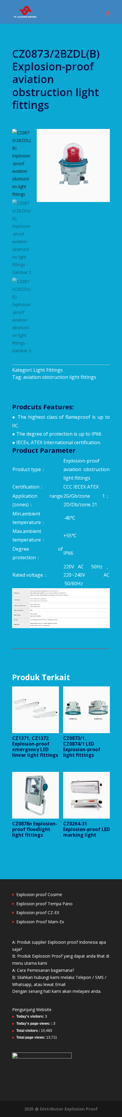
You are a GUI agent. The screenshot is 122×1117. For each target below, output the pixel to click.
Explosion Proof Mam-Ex (40, 921)
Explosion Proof (81, 1109)
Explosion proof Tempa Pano (44, 903)
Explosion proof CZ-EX (37, 912)
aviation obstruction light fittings (59, 377)
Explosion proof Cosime (39, 894)
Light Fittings (48, 370)
